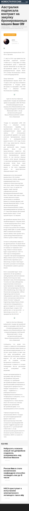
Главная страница (5, 27)
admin (13, 40)
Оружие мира (10, 35)
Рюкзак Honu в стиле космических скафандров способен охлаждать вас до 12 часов (14, 473)
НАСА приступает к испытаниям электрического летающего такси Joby (14, 491)
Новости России (13, 1)
